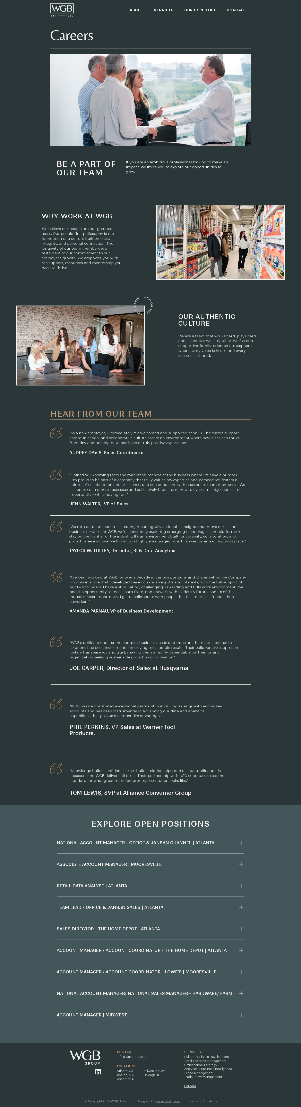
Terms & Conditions (203, 1101)
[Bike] (98, 1071)
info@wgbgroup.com (132, 1057)
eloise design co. (168, 1101)
